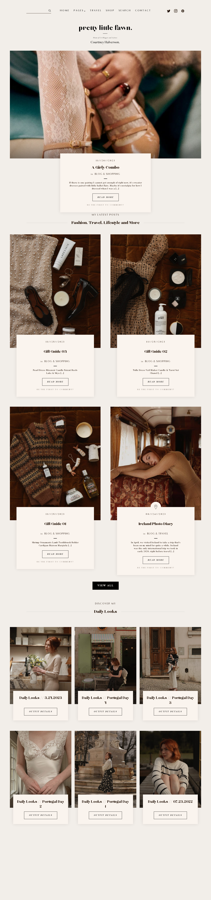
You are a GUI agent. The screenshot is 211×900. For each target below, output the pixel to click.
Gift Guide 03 (55, 351)
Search (125, 11)
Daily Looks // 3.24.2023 (40, 698)
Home (65, 11)
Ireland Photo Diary (156, 524)
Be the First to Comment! (55, 390)
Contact (143, 11)
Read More (105, 197)
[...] (117, 189)
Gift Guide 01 (55, 524)
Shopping (113, 174)
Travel (96, 11)
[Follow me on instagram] (176, 10)
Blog (98, 174)
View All (105, 585)
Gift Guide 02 (155, 351)
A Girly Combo (105, 167)
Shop (110, 11)
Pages (79, 11)
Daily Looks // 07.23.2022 (170, 802)
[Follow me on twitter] (168, 10)
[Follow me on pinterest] (183, 10)
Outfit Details (40, 712)
